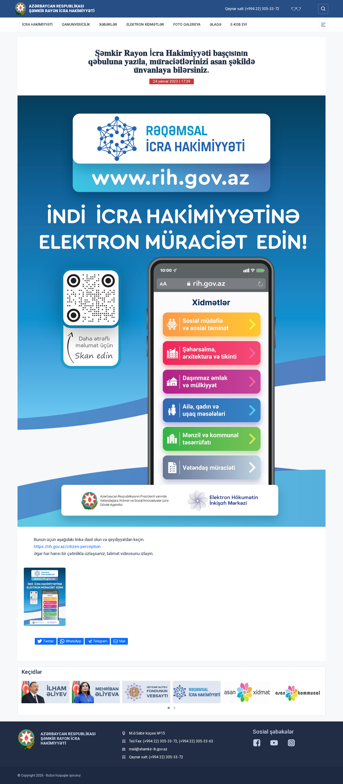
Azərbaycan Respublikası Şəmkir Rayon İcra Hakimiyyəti (61, 8)
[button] (169, 708)
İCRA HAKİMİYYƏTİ (37, 24)
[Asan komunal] (297, 692)
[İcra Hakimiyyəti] (20, 8)
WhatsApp (73, 641)
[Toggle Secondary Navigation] (323, 24)
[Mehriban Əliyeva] (96, 692)
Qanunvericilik (76, 24)
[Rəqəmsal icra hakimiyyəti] (197, 692)
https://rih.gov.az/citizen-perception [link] (67, 546)
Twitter (48, 641)
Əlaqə (215, 24)
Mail (122, 641)
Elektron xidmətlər (145, 24)
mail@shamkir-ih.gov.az (148, 749)
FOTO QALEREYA (186, 24)
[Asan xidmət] (247, 692)
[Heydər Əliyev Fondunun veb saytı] (146, 692)
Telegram (100, 641)
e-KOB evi (239, 24)
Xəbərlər (108, 24)
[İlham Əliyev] (45, 692)
